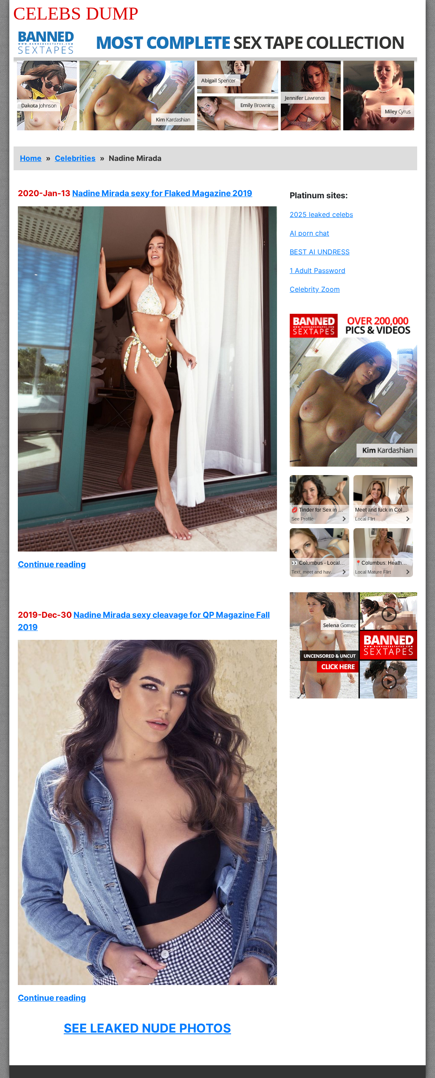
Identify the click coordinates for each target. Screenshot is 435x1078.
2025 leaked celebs (321, 214)
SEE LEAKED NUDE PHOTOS (147, 1028)
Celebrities (75, 158)
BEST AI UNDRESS (320, 252)
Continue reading (52, 564)
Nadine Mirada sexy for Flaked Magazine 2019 (162, 193)
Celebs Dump (75, 13)
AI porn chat (309, 233)
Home (31, 158)
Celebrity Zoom (315, 289)
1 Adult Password (317, 270)
